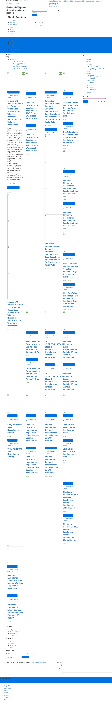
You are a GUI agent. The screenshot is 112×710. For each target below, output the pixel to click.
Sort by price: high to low (20, 68)
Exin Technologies (41, 662)
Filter (85, 102)
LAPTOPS (13, 44)
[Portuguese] (86, 1)
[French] (61, 1)
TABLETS (13, 42)
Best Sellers (13, 22)
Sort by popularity (18, 61)
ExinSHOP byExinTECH (12, 4)
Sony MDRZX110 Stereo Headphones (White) (14, 428)
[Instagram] (10, 660)
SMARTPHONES (15, 41)
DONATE (13, 51)
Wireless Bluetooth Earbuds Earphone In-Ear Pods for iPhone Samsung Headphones (70, 349)
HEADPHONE (13, 46)
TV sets (88, 92)
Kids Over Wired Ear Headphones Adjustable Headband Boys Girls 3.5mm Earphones (70, 270)
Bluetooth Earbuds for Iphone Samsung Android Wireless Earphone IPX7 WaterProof (15, 582)
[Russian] (93, 1)
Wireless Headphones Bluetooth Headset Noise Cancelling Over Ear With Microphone (52, 432)
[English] (56, 1)
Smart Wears (90, 75)
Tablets (12, 26)
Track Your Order (53, 5)
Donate (12, 35)
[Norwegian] (78, 1)
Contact (12, 643)
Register (42, 26)
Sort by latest (16, 65)
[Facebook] (6, 660)
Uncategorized (90, 59)
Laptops (12, 28)
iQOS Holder (93, 89)
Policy (11, 630)
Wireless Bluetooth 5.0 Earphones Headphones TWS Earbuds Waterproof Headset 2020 (32, 110)
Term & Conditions (15, 631)
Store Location (53, 7)
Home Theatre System (92, 70)
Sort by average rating (19, 63)
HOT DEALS (14, 39)
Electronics (89, 64)
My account (13, 645)
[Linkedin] (9, 660)
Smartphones (13, 24)
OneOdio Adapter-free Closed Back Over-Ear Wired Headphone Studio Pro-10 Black (71, 109)
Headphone (93, 63)
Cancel (11, 70)
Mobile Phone (94, 82)
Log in (38, 26)
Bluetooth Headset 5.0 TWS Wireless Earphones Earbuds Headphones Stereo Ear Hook (70, 500)
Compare (10, 97)
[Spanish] (99, 1)
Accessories (13, 33)
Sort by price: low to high (20, 66)
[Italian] (72, 1)
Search (34, 15)
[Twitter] (7, 660)
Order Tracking (14, 633)
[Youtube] (8, 660)
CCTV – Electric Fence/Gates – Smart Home (98, 67)
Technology (13, 31)
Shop (11, 647)
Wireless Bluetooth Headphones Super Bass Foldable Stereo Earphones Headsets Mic (33, 432)
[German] (67, 1)
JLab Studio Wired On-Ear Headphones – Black (69, 428)
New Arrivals (13, 21)
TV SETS (13, 48)
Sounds (12, 29)
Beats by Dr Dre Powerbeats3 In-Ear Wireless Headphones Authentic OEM (33, 346)
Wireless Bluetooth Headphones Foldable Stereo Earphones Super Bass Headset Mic (70, 188)
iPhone (88, 71)
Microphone (93, 91)
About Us (12, 642)
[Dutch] (51, 1)
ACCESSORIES (15, 49)
